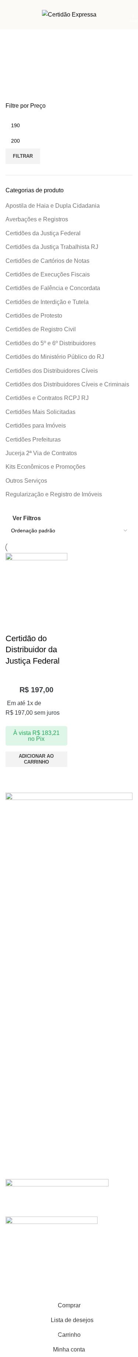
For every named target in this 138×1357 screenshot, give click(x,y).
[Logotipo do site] (69, 14)
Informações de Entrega (34, 932)
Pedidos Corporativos (31, 1026)
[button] (36, 759)
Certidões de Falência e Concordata (53, 288)
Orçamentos (20, 1014)
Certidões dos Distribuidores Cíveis (52, 371)
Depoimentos (21, 1082)
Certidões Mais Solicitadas (40, 412)
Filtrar (23, 156)
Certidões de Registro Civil (41, 329)
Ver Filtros (27, 518)
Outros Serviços (26, 481)
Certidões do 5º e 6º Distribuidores (51, 343)
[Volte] (15, 53)
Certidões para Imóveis (36, 425)
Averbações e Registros (37, 219)
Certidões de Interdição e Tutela (47, 302)
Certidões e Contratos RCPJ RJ (47, 398)
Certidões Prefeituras (33, 439)
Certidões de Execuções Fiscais (48, 274)
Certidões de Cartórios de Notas (47, 261)
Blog (11, 1095)
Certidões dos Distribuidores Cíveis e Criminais (67, 384)
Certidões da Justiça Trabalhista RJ (52, 247)
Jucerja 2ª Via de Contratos (41, 453)
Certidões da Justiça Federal (43, 233)
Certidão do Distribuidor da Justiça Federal (33, 650)
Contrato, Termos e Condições (41, 944)
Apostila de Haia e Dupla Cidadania (53, 206)
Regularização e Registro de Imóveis (54, 494)
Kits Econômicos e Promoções (45, 467)
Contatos (16, 1001)
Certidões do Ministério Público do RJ (55, 357)
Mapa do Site (21, 957)
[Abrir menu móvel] (8, 14)
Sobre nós (17, 1070)
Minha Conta (20, 919)
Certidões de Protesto (34, 316)
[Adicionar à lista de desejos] (15, 624)
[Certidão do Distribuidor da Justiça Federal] (36, 583)
